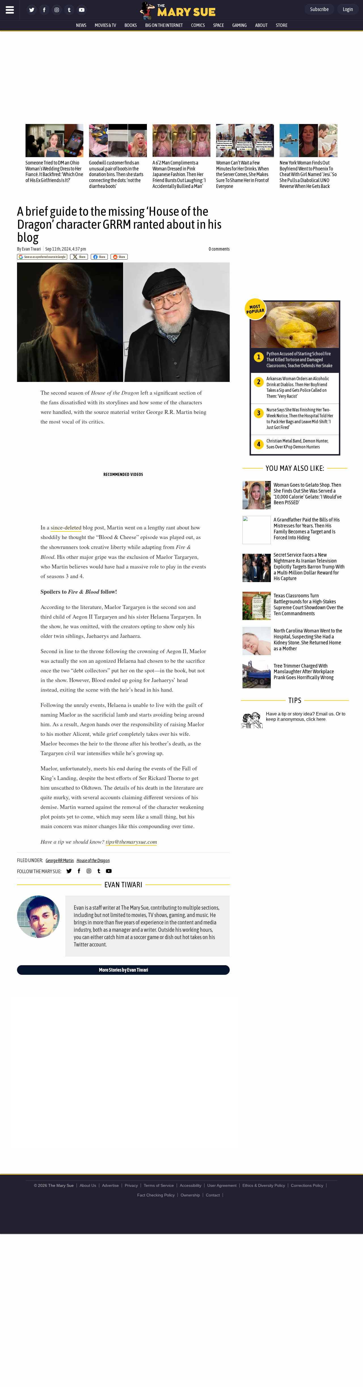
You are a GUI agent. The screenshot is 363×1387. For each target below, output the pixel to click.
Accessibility (190, 1185)
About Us (88, 1185)
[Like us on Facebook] (44, 13)
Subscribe (319, 9)
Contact (213, 1195)
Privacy (131, 1185)
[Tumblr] (69, 13)
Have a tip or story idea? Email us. (300, 713)
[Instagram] (57, 13)
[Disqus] (124, 1072)
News (81, 25)
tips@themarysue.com (131, 841)
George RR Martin (60, 860)
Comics (198, 25)
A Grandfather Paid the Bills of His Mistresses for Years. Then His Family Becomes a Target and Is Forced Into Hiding (307, 528)
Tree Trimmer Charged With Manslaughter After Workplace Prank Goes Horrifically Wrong (304, 671)
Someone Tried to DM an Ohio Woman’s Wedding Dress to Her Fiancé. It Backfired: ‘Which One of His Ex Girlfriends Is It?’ (54, 171)
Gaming (239, 25)
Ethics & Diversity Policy (263, 1185)
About (261, 25)
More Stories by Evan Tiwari (123, 970)
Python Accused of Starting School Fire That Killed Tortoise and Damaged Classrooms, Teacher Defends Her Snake (299, 359)
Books (130, 25)
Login (348, 9)
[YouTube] (82, 13)
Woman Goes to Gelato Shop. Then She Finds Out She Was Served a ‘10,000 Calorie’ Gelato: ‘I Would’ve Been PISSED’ (308, 494)
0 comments (219, 249)
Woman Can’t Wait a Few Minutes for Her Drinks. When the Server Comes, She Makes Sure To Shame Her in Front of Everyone (242, 174)
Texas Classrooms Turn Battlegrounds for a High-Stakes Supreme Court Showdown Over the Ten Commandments (308, 604)
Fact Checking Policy (156, 1195)
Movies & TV (105, 25)
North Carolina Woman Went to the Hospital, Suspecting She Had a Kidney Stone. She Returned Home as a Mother (308, 639)
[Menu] (10, 10)
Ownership (190, 1195)
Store (281, 25)
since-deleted (66, 527)
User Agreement (222, 1185)
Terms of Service (159, 1185)
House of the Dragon (93, 860)
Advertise (110, 1185)
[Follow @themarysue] (32, 13)
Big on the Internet (164, 25)
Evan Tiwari (31, 248)
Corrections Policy (307, 1185)
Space (218, 25)
